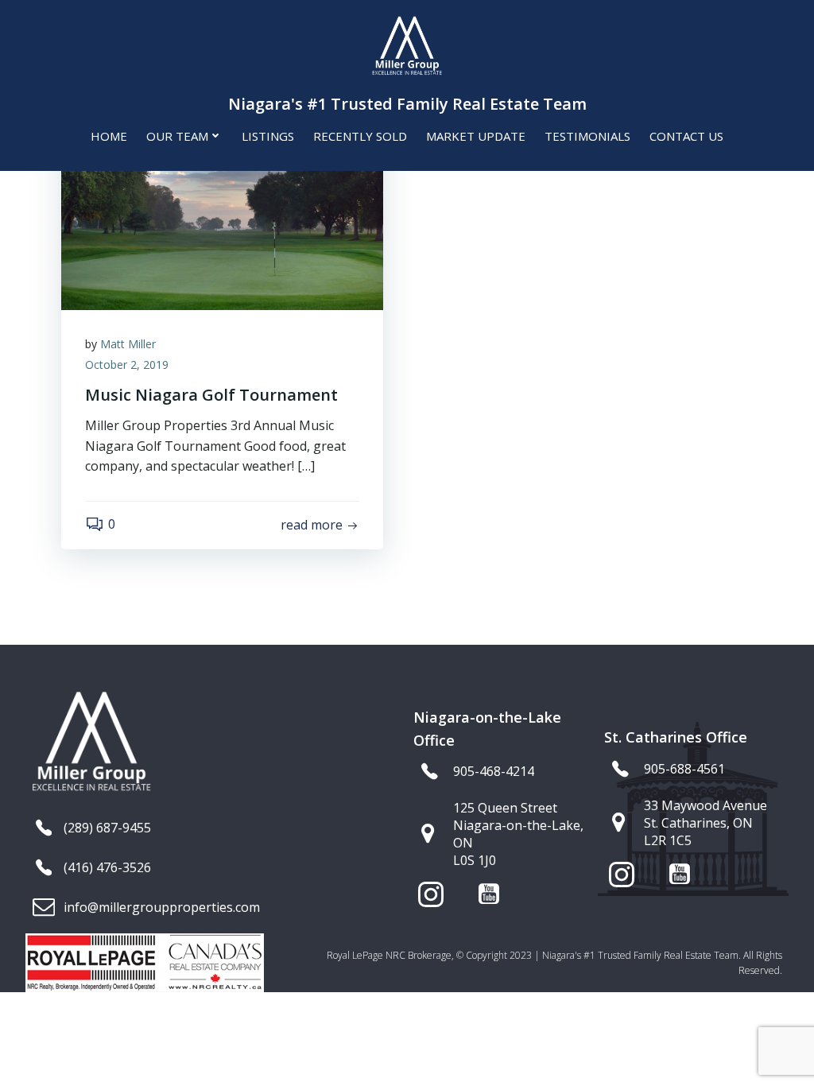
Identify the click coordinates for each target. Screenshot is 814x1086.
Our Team (177, 136)
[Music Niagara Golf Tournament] (222, 189)
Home (109, 136)
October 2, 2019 (127, 364)
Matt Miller (128, 343)
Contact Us (686, 136)
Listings (268, 136)
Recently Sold (360, 136)
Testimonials (587, 136)
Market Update (475, 136)
